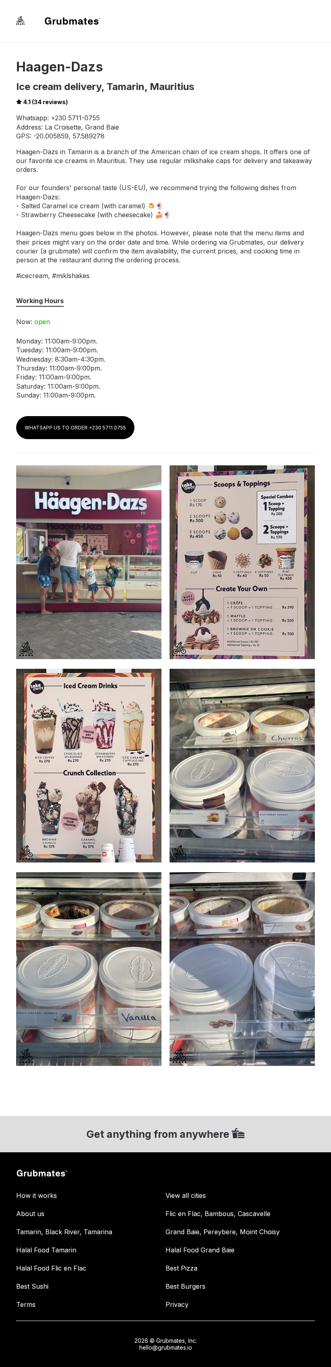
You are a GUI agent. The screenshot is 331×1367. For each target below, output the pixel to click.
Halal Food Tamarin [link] (46, 1250)
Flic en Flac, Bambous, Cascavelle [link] (218, 1214)
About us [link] (30, 1214)
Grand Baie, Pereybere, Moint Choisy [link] (223, 1232)
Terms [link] (26, 1304)
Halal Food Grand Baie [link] (200, 1250)
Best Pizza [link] (181, 1268)
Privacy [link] (177, 1304)
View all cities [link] (186, 1195)
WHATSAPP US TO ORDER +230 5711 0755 (75, 428)
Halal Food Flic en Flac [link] (51, 1268)
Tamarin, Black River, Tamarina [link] (64, 1232)
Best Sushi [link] (32, 1286)
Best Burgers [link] (185, 1286)
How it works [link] (36, 1195)
